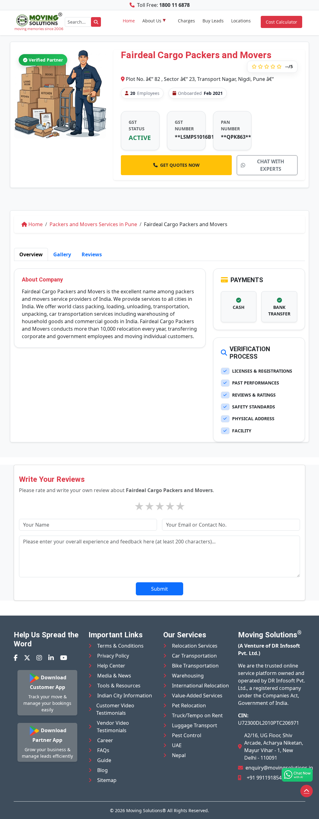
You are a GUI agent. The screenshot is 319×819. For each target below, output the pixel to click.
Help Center (111, 665)
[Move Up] (306, 791)
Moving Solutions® (146, 810)
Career (105, 740)
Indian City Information (124, 695)
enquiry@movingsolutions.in (279, 767)
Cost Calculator (281, 22)
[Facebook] (16, 658)
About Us (151, 21)
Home (129, 21)
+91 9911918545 (265, 777)
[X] (27, 658)
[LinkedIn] (51, 658)
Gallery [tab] (62, 254)
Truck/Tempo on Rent (197, 715)
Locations (241, 21)
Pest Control (186, 735)
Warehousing (188, 675)
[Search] (96, 22)
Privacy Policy (113, 655)
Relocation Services (194, 645)
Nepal (179, 755)
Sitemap (107, 780)
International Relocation (200, 685)
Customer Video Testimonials (115, 709)
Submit (159, 588)
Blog (102, 770)
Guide (104, 760)
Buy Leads (213, 21)
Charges (186, 21)
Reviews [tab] (92, 254)
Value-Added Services (197, 695)
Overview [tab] (31, 254)
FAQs (103, 750)
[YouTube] (63, 658)
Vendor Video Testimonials (113, 726)
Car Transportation (194, 655)
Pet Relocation (189, 705)
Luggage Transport (194, 725)
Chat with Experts (270, 165)
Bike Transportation (195, 665)
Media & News (114, 675)
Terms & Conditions (120, 645)
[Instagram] (39, 658)
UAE (177, 745)
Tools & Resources (118, 685)
